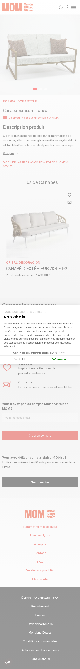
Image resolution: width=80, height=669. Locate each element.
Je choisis (20, 359)
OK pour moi (60, 359)
